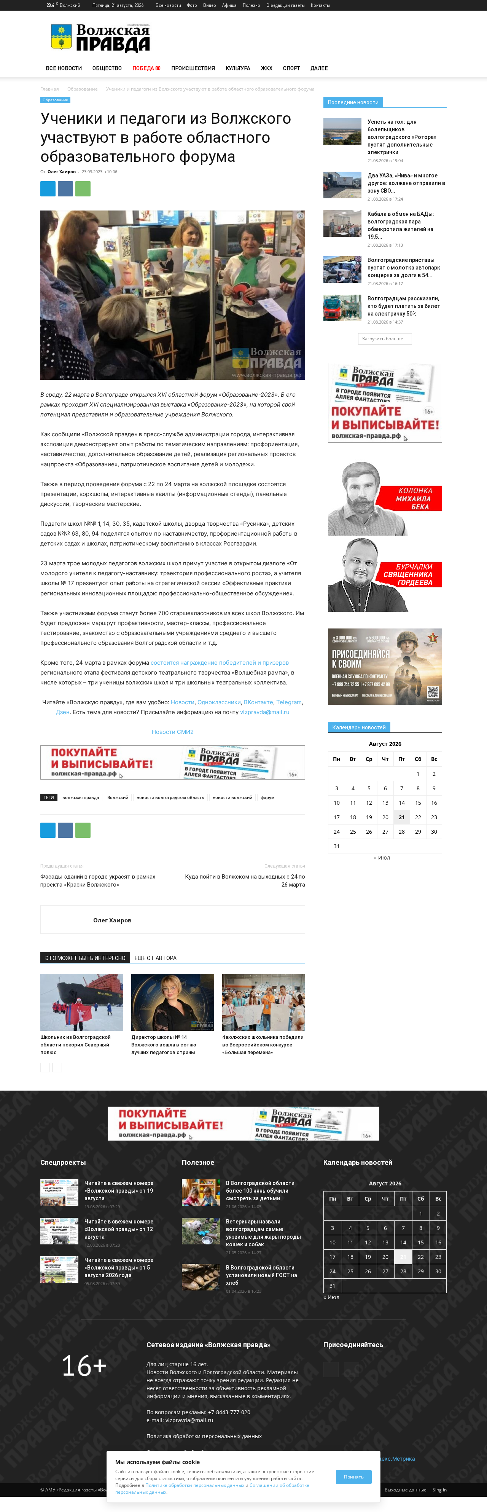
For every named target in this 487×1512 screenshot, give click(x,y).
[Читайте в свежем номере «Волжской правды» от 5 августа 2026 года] (59, 1269)
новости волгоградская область (170, 797)
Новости (182, 702)
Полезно (251, 5)
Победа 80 (146, 68)
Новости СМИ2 (173, 731)
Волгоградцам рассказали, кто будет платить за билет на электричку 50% (404, 306)
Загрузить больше (382, 338)
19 (369, 817)
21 (402, 817)
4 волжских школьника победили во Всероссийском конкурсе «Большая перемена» (263, 1044)
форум (268, 797)
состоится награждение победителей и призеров (220, 662)
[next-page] (57, 1067)
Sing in (440, 1489)
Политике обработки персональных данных (194, 1485)
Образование (82, 89)
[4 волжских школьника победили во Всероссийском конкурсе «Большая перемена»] (263, 1002)
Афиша (229, 5)
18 (353, 817)
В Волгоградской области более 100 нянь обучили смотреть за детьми (260, 1190)
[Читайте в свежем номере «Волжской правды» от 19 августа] (59, 1192)
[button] (437, 68)
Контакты (320, 5)
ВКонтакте (258, 702)
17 (337, 817)
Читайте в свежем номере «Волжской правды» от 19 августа (118, 1190)
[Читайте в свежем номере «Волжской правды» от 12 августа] (59, 1231)
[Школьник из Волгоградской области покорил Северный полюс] (81, 1002)
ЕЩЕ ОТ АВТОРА (156, 958)
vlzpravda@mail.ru (265, 712)
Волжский (117, 797)
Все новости (168, 5)
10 (337, 802)
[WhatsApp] (83, 188)
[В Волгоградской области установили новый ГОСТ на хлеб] (201, 1277)
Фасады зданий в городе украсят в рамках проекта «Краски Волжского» (97, 880)
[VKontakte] (441, 5)
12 (369, 802)
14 (402, 802)
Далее (319, 68)
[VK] (65, 188)
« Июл (382, 857)
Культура (238, 68)
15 (418, 802)
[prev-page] (45, 1067)
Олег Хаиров (62, 171)
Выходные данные (406, 1489)
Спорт (291, 68)
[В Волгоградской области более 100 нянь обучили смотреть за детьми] (201, 1192)
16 (434, 802)
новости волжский (232, 797)
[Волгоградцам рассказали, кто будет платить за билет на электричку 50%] (342, 308)
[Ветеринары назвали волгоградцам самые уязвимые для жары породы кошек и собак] (201, 1231)
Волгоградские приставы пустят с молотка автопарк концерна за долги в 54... (404, 267)
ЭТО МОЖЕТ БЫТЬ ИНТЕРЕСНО (85, 958)
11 (353, 802)
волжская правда (80, 797)
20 (385, 817)
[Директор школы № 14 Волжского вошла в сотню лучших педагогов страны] (172, 1002)
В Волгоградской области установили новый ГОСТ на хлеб (261, 1275)
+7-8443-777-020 (229, 1412)
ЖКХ (266, 68)
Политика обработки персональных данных (204, 1436)
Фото (192, 5)
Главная (49, 89)
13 (385, 802)
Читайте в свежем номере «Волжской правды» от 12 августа (118, 1229)
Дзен (63, 712)
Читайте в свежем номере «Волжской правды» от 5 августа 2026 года (118, 1267)
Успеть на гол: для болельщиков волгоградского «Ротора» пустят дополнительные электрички (402, 137)
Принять (354, 1477)
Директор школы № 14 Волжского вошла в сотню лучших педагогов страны (163, 1044)
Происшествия (193, 68)
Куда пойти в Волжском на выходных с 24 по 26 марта (245, 880)
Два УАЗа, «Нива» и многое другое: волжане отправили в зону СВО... (406, 183)
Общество (107, 68)
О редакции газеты (285, 5)
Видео (209, 5)
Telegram (289, 702)
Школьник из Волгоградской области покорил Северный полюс (75, 1044)
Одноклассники (219, 702)
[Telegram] (428, 5)
